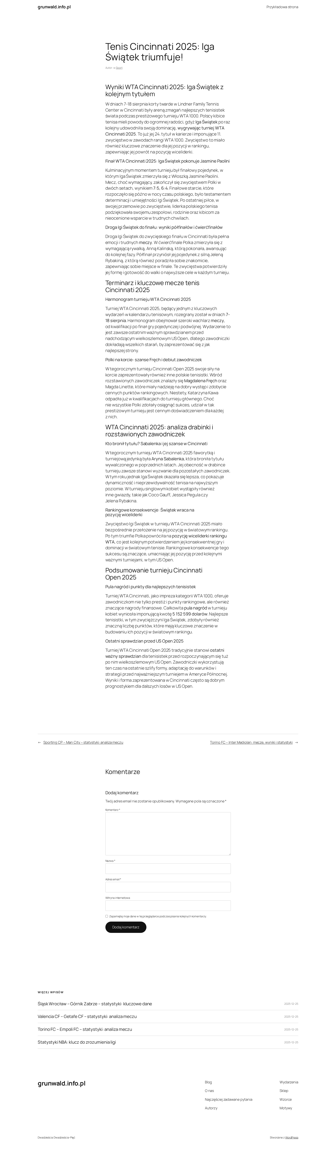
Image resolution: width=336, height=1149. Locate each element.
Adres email (113, 879)
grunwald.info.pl (54, 7)
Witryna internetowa (117, 898)
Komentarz (112, 810)
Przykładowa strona (282, 6)
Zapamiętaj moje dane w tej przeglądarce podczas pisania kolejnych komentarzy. (157, 916)
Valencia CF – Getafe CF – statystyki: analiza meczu (87, 1016)
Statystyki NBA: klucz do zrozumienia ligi (77, 1042)
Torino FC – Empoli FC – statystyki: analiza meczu (85, 1029)
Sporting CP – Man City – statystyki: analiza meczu (83, 742)
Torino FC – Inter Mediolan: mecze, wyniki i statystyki (251, 742)
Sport (119, 68)
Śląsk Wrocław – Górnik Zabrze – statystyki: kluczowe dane (95, 1003)
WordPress (291, 1137)
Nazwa (110, 861)
